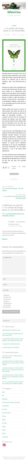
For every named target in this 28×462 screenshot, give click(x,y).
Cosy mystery (5, 405)
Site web (5, 290)
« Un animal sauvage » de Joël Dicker (12, 188)
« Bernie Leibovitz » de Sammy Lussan (11, 330)
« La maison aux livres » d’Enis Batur (10, 347)
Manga (3, 419)
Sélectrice (14, 12)
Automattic (20, 459)
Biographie (4, 399)
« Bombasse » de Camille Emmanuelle (13, 383)
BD (3, 395)
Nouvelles (4, 423)
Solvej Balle (14, 174)
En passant (21, 34)
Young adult (5, 437)
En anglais (4, 409)
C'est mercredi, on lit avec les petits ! (11, 402)
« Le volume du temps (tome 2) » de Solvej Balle (14, 196)
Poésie (4, 426)
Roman (14, 25)
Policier (4, 430)
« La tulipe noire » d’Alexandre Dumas (11, 344)
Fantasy (4, 416)
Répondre (4, 239)
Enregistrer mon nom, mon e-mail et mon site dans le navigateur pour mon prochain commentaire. (7, 301)
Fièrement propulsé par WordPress (14, 457)
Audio (3, 392)
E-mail (5, 284)
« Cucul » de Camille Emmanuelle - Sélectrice (12, 381)
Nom (5, 279)
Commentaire (7, 258)
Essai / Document (6, 412)
